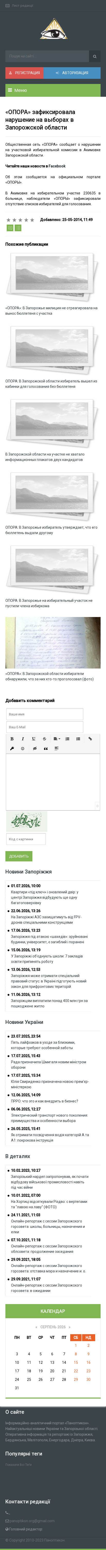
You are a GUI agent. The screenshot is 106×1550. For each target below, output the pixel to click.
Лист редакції (22, 5)
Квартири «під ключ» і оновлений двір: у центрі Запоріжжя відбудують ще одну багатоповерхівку (44, 897)
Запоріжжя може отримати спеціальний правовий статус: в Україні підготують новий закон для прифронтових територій (48, 981)
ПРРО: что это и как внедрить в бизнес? (44, 1101)
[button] (12, 739)
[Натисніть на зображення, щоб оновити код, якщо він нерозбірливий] (26, 821)
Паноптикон (54, 1540)
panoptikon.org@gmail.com (32, 1521)
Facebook (57, 166)
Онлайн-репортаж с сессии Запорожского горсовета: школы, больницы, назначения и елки (48, 1226)
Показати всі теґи (18, 1465)
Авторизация (74, 73)
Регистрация (27, 73)
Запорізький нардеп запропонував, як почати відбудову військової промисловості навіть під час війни (50, 1182)
